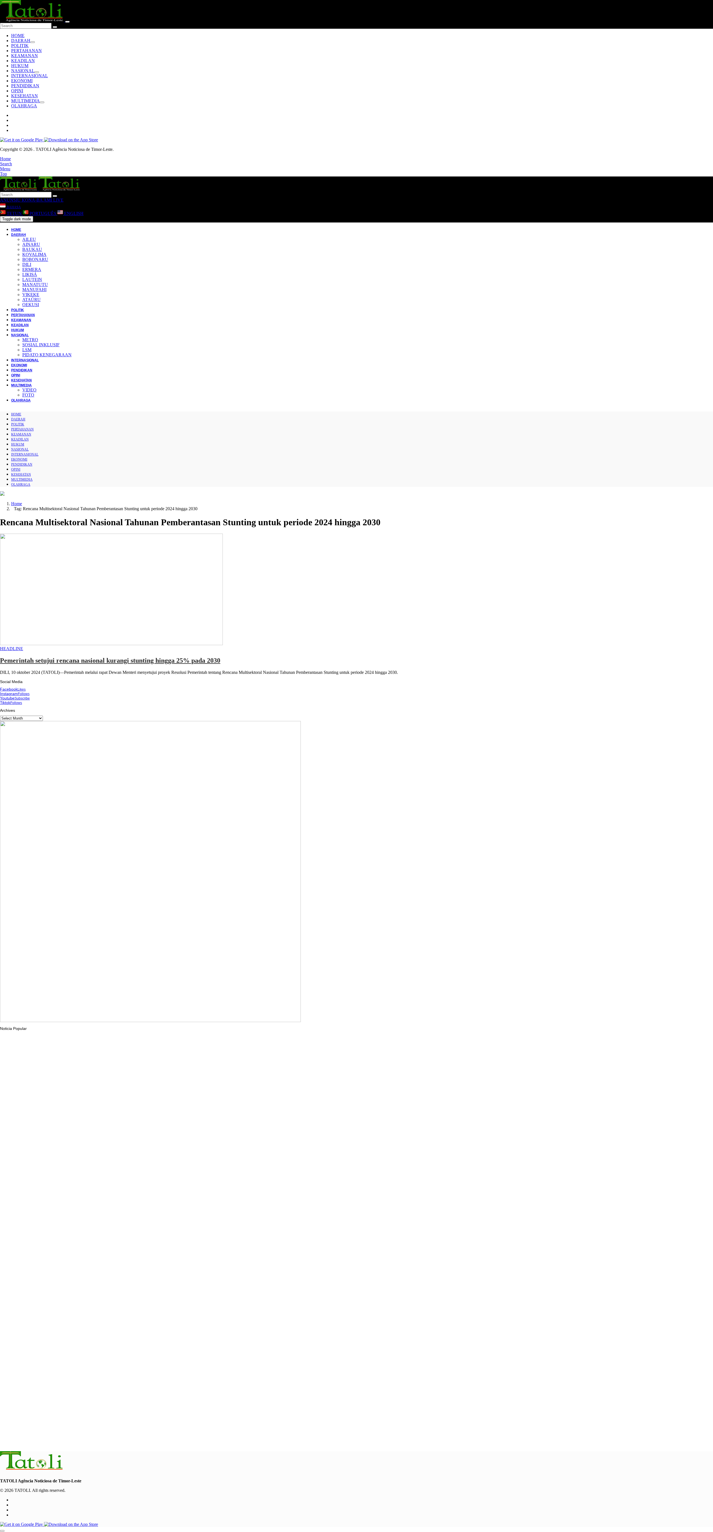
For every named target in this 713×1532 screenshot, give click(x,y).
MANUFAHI (34, 289)
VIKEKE (30, 294)
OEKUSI (30, 304)
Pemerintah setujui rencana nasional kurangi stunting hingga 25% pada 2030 (110, 660)
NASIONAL (23, 70)
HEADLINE (11, 648)
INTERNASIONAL (29, 75)
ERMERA (31, 269)
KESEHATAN (24, 95)
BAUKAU (32, 249)
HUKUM (19, 65)
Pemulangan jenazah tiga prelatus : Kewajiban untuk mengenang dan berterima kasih (87, 1304)
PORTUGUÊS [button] (42, 213)
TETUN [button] (14, 213)
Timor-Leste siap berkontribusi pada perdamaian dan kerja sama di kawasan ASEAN (85, 1372)
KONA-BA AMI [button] (36, 200)
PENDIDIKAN (25, 85)
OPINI (17, 90)
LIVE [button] (58, 200)
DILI (26, 264)
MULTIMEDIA (25, 100)
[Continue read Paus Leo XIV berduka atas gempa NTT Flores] (32, 1221)
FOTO (28, 395)
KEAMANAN (24, 55)
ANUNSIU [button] (10, 200)
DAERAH (20, 40)
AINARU (31, 244)
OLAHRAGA (24, 105)
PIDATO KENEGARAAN (47, 354)
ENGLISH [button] (73, 213)
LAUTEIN (32, 279)
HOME (18, 35)
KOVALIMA (34, 254)
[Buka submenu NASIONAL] (37, 72)
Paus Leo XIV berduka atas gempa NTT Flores (52, 1236)
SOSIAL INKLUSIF (41, 344)
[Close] (67, 22)
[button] (5, 158)
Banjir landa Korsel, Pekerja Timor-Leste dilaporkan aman (62, 1165)
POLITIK (20, 45)
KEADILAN (23, 60)
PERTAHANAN (26, 50)
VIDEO (29, 390)
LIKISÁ (29, 274)
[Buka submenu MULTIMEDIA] (42, 102)
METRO (30, 339)
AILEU (29, 239)
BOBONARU (35, 259)
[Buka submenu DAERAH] (32, 42)
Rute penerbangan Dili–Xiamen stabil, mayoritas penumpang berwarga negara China (86, 1440)
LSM (26, 349)
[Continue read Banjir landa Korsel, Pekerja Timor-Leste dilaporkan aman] (101, 1150)
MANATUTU (35, 284)
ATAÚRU (31, 299)
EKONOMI (22, 80)
